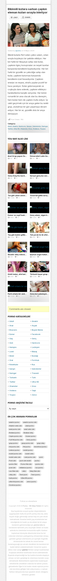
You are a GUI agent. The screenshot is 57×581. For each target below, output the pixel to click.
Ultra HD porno (26, 478)
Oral (11, 360)
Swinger (45, 126)
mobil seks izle (14, 457)
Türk (34, 377)
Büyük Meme (37, 330)
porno (37, 461)
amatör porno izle (30, 422)
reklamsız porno (25, 468)
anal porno (30, 426)
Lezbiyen (36, 347)
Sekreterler (37, 126)
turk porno (13, 478)
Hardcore (22, 126)
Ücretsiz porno (15, 485)
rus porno (39, 468)
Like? (15, 17)
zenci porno (31, 482)
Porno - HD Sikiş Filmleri (32, 506)
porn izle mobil (25, 461)
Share (27, 17)
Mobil (11, 356)
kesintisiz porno (40, 447)
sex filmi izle (13, 471)
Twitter (10, 129)
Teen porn (23, 475)
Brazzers (13, 330)
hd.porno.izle (14, 447)
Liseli (11, 351)
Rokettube (13, 364)
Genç (34, 338)
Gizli (11, 343)
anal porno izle (14, 429)
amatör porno (14, 422)
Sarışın (29, 126)
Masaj (34, 351)
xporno (18, 51)
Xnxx (30, 129)
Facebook (36, 334)
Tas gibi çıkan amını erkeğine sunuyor (24, 195)
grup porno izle (27, 443)
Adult (10, 126)
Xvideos (36, 129)
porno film (13, 464)
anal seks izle (29, 429)
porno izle (39, 464)
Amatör (15, 126)
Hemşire (12, 347)
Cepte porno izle (15, 436)
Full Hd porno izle (16, 440)
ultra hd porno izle (16, 482)
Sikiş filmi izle (35, 471)
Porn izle (12, 461)
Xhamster (24, 129)
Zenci (34, 395)
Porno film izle (26, 464)
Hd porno (26, 447)
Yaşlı (34, 390)
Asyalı (34, 325)
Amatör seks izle (15, 426)
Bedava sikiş (28, 433)
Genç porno (31, 440)
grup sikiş (40, 443)
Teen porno (35, 475)
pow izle (12, 468)
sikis (24, 471)
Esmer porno (31, 436)
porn (41, 457)
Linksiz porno (14, 450)
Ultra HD (17, 129)
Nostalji (35, 356)
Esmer (12, 334)
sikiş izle (12, 475)
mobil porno (28, 450)
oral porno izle (29, 457)
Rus (33, 364)
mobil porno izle (15, 454)
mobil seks (29, 454)
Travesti (35, 373)
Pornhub (35, 360)
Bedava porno (14, 433)
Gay (11, 338)
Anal (11, 325)
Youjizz (43, 129)
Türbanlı (12, 377)
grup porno (13, 443)
